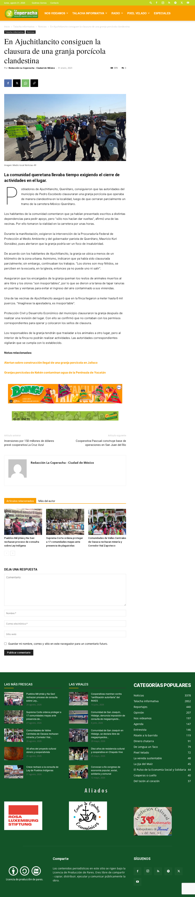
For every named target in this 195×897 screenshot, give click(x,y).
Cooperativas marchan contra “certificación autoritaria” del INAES (106, 697)
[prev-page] (6, 553)
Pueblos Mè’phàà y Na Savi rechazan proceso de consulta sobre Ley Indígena (21, 542)
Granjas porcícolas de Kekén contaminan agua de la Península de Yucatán (55, 372)
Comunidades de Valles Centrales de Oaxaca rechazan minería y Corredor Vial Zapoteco (107, 542)
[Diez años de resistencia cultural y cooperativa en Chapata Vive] (78, 753)
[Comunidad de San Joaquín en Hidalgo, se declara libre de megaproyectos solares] (78, 735)
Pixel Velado (137, 13)
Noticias (42, 26)
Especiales (162, 13)
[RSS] (169, 2)
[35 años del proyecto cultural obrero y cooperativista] (13, 753)
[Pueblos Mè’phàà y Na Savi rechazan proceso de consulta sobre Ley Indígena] (23, 522)
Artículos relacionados (20, 501)
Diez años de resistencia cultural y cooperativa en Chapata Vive (108, 750)
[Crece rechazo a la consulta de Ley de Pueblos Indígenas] (13, 771)
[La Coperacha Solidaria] (65, 416)
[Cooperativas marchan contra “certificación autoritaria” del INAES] (78, 698)
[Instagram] (163, 2)
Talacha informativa (88, 13)
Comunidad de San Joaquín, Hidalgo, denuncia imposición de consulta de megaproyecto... (108, 715)
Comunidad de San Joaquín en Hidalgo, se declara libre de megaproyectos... (107, 734)
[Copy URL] (34, 83)
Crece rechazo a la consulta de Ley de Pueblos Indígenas (42, 768)
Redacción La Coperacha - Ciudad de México (32, 67)
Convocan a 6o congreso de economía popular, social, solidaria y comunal (105, 770)
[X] (182, 2)
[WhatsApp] (25, 83)
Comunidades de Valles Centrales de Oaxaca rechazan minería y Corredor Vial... (42, 734)
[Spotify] (175, 2)
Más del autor (46, 501)
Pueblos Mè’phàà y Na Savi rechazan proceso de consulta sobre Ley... (42, 697)
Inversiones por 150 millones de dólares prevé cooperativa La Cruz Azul (29, 443)
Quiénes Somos (39, 2)
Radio (115, 13)
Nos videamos (55, 13)
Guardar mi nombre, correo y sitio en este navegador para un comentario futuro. (58, 643)
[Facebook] (156, 2)
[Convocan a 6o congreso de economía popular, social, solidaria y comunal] (78, 771)
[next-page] (12, 553)
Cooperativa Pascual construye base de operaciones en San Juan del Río (101, 443)
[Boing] (65, 393)
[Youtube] (188, 2)
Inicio (7, 26)
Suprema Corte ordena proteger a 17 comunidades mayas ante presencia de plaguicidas (64, 542)
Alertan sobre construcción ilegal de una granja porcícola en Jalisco (51, 362)
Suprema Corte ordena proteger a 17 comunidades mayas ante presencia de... (43, 715)
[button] (151, 2)
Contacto (54, 2)
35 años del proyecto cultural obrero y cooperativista (41, 750)
